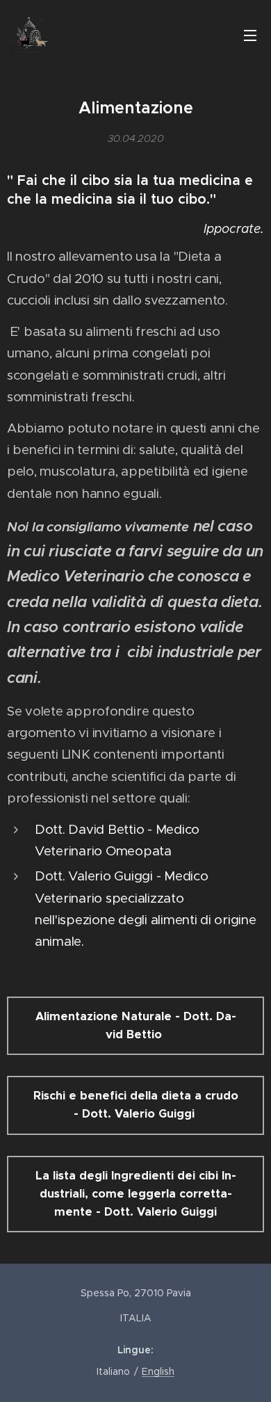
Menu (250, 35)
